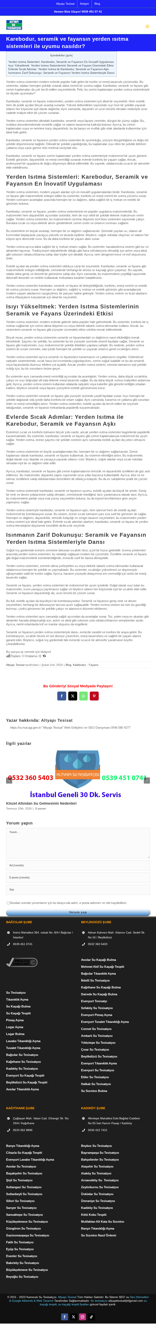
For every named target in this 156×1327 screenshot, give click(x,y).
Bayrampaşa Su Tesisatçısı (100, 1152)
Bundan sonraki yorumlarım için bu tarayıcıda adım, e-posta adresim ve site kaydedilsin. (68, 903)
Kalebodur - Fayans (85, 664)
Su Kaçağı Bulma (18, 1006)
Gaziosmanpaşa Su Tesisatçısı (27, 1235)
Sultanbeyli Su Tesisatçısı (24, 1194)
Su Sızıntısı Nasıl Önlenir (98, 1235)
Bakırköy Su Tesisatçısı (22, 1263)
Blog (68, 664)
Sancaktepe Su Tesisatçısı (24, 1214)
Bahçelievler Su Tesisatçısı (100, 1159)
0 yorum (40, 808)
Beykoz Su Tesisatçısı (96, 1145)
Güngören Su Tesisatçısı (23, 1228)
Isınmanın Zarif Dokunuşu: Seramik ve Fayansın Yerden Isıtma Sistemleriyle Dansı (61, 72)
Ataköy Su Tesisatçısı (96, 1173)
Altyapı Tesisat (15, 664)
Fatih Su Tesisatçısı (20, 1242)
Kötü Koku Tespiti (93, 1214)
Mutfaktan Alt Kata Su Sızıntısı (102, 1221)
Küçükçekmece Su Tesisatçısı (27, 1221)
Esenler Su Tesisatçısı (21, 1256)
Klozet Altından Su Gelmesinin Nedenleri (41, 803)
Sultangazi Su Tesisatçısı (23, 1187)
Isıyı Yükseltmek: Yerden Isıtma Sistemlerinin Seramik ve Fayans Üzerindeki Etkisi (61, 65)
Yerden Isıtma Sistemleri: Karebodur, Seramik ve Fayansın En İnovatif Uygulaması (61, 61)
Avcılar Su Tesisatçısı (21, 1166)
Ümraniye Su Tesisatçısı (98, 1201)
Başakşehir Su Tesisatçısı (24, 1173)
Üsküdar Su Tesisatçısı (97, 1194)
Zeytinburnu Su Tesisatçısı (100, 1187)
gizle (69, 55)
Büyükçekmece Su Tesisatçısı (27, 1269)
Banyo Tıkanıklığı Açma (22, 1145)
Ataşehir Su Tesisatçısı (97, 1166)
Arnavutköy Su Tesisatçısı (100, 1180)
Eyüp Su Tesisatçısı (20, 1249)
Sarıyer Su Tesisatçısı (21, 1207)
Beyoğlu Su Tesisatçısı (22, 1276)
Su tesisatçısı (99, 1300)
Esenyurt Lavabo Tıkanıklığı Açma (30, 1159)
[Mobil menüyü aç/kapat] (148, 26)
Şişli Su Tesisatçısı (19, 1180)
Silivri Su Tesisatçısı (20, 1201)
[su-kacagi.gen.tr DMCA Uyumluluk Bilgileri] (22, 959)
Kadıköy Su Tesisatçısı (97, 1207)
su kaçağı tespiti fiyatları (73, 1304)
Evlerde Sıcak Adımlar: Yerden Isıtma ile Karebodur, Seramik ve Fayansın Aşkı (58, 69)
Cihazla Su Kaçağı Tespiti (24, 1152)
